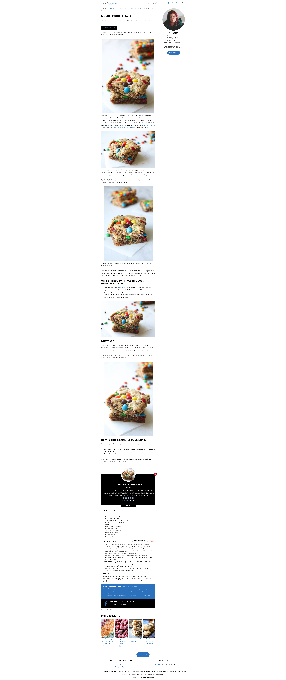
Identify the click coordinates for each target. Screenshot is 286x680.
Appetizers (155, 3)
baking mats (121, 350)
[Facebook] (168, 3)
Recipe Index (127, 3)
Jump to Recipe (110, 27)
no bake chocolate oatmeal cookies (122, 127)
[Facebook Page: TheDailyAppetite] (106, 603)
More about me (173, 52)
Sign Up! (158, 664)
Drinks (136, 3)
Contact (120, 664)
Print (128, 505)
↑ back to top (143, 654)
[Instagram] (176, 3)
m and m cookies (123, 287)
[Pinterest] (172, 3)
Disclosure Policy (120, 667)
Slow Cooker (145, 3)
